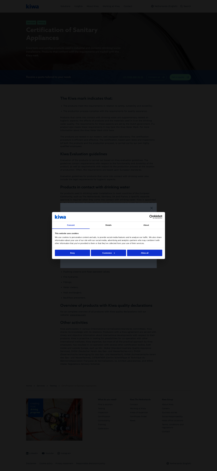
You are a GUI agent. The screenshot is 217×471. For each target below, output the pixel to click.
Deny (72, 253)
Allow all (144, 253)
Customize (107, 253)
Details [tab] (108, 225)
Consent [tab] (71, 225)
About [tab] (146, 225)
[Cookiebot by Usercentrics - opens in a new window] (151, 217)
